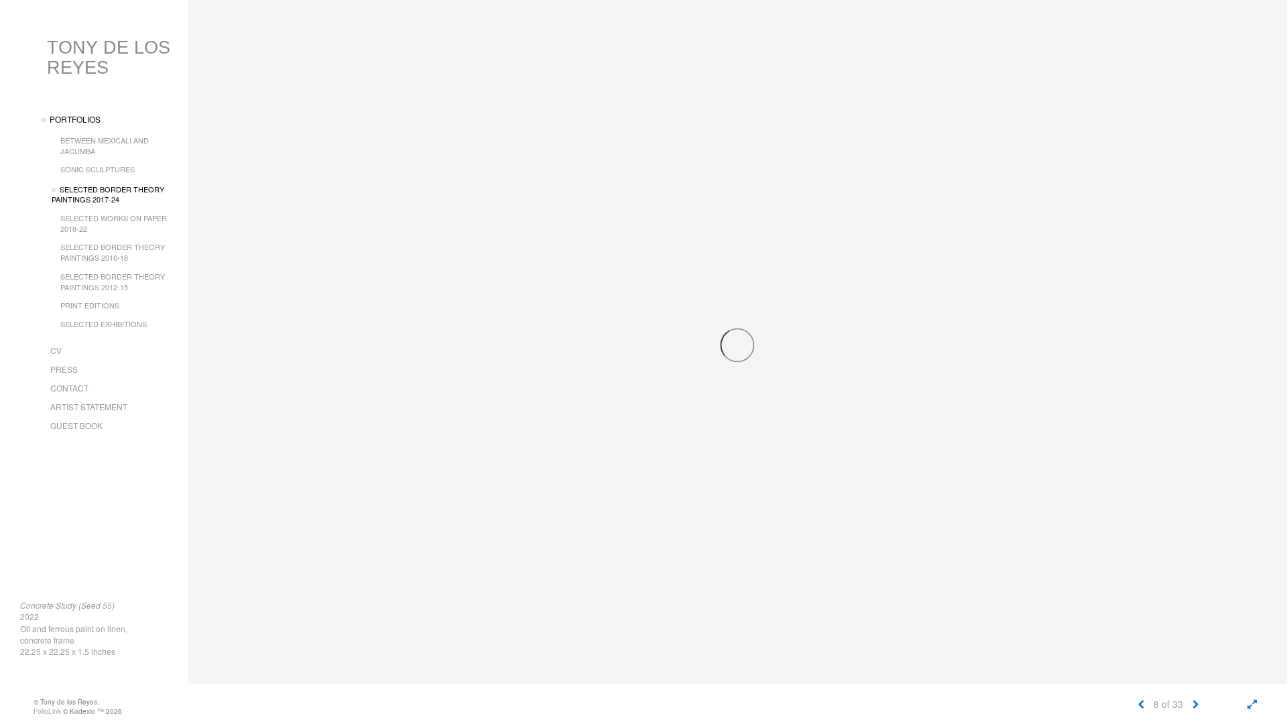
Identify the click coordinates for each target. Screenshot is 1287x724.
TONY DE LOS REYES (108, 58)
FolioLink (47, 711)
